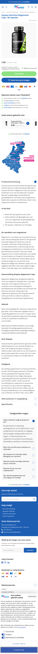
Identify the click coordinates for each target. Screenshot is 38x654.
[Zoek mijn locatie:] (25, 7)
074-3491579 (8, 530)
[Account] (32, 7)
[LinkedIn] (8, 562)
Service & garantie (8, 516)
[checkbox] (7, 631)
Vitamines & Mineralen (12, 12)
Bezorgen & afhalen (9, 511)
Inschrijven (30, 550)
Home (3, 12)
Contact (3, 589)
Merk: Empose (33, 20)
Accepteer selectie (19, 644)
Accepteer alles (19, 650)
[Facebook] (2, 562)
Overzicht (33, 596)
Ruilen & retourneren (9, 514)
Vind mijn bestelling (9, 509)
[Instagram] (5, 562)
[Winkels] (29, 7)
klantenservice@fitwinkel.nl (12, 532)
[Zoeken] (6, 7)
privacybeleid (22, 627)
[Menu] (2, 7)
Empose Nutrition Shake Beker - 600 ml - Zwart (17, 122)
